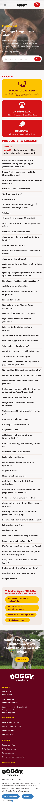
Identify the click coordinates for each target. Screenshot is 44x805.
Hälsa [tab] (32, 150)
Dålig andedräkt (9, 578)
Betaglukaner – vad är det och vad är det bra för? (20, 561)
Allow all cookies (11, 796)
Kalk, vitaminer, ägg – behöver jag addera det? (21, 445)
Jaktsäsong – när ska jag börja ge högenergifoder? (17, 436)
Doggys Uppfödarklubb (11, 726)
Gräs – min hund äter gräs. (14, 245)
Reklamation (7, 694)
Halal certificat (9, 199)
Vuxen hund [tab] (29, 153)
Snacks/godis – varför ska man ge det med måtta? (21, 225)
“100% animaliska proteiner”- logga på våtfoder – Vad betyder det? (19, 206)
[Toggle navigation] (5, 5)
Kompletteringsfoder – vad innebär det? (20, 351)
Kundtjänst (6, 692)
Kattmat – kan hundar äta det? (16, 231)
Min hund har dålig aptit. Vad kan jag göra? (21, 370)
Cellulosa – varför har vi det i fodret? (18, 498)
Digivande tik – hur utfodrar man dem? (20, 568)
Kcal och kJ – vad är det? (13, 457)
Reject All (27, 796)
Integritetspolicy (8, 730)
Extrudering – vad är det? (13, 525)
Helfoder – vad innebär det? (15, 419)
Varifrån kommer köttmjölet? (15, 286)
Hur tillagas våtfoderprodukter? (16, 424)
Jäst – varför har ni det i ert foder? (17, 397)
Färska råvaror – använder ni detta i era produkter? (20, 382)
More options (6, 801)
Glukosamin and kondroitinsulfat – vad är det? (21, 412)
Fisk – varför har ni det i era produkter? (20, 535)
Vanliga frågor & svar (10, 722)
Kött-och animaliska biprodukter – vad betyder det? (19, 293)
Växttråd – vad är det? (12, 194)
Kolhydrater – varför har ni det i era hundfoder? (18, 404)
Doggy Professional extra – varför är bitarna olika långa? (18, 173)
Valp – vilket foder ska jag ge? (15, 346)
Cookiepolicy (7, 734)
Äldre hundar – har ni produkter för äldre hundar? (20, 238)
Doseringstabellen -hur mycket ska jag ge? (21, 520)
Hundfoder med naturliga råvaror (20, 615)
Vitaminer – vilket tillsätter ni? (16, 188)
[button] (37, 4)
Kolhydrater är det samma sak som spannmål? (18, 464)
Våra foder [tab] (16, 153)
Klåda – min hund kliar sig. (14, 476)
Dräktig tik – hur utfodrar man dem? (18, 573)
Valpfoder (6, 213)
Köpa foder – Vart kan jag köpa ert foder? (20, 281)
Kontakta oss (22, 659)
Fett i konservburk (10, 530)
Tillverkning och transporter (13, 757)
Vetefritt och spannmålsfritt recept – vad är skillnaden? (22, 182)
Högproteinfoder (10, 429)
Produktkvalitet (8, 745)
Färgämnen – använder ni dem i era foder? (21, 375)
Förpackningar (8, 753)
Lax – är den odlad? (11, 300)
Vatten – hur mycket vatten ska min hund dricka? (21, 252)
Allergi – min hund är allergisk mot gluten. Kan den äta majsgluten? (21, 553)
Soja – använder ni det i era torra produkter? (17, 329)
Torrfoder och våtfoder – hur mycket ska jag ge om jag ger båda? (20, 363)
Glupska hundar (9, 470)
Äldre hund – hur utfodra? (14, 259)
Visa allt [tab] (7, 150)
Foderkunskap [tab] (20, 150)
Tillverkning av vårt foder (17, 620)
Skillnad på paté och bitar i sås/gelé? (19, 313)
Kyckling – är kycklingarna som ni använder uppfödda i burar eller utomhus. (22, 274)
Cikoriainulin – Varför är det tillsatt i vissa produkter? (20, 505)
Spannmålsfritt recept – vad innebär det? (21, 335)
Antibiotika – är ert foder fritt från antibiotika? (17, 483)
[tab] (22, 88)
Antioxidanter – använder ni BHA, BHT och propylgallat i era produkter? (21, 491)
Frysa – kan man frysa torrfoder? (17, 541)
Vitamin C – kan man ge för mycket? (18, 218)
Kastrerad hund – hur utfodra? (16, 451)
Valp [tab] (6, 153)
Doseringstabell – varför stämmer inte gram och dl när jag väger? (19, 513)
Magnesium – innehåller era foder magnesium (17, 307)
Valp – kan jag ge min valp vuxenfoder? (20, 340)
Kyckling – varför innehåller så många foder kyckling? (22, 266)
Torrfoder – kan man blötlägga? (16, 356)
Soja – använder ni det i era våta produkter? (16, 320)
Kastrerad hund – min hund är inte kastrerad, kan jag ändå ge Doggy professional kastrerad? (17, 163)
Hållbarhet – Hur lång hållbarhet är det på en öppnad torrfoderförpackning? (21, 390)
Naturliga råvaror (9, 749)
